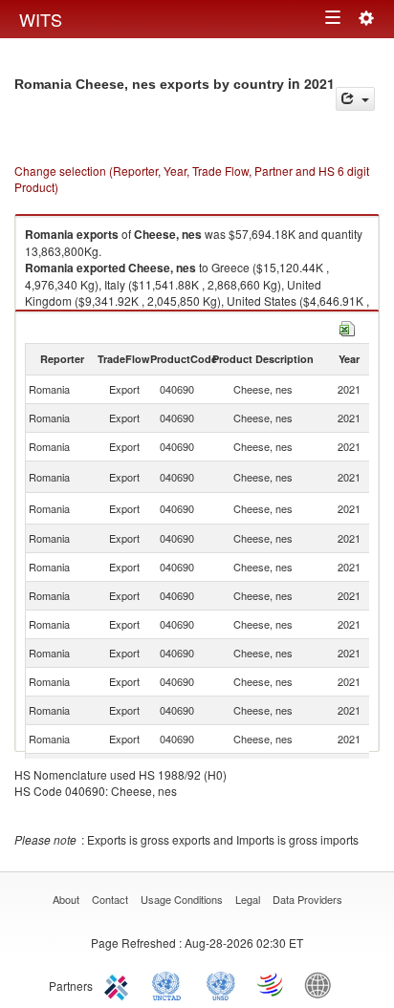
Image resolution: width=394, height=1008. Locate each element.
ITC (119, 984)
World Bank (322, 984)
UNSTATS (221, 984)
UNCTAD (170, 984)
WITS (40, 19)
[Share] (355, 99)
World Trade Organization (271, 984)
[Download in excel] (347, 326)
